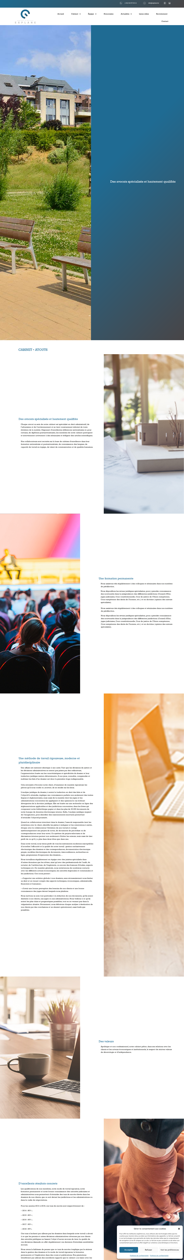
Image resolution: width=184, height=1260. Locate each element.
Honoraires (108, 14)
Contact (164, 21)
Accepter (128, 1250)
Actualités (125, 14)
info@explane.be (153, 3)
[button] (179, 1229)
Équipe (91, 14)
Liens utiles (144, 14)
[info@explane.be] (144, 3)
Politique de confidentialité (139, 1256)
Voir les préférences (169, 1250)
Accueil (60, 14)
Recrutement (161, 14)
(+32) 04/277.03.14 (131, 3)
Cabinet (74, 14)
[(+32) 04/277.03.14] (121, 3)
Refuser (148, 1250)
